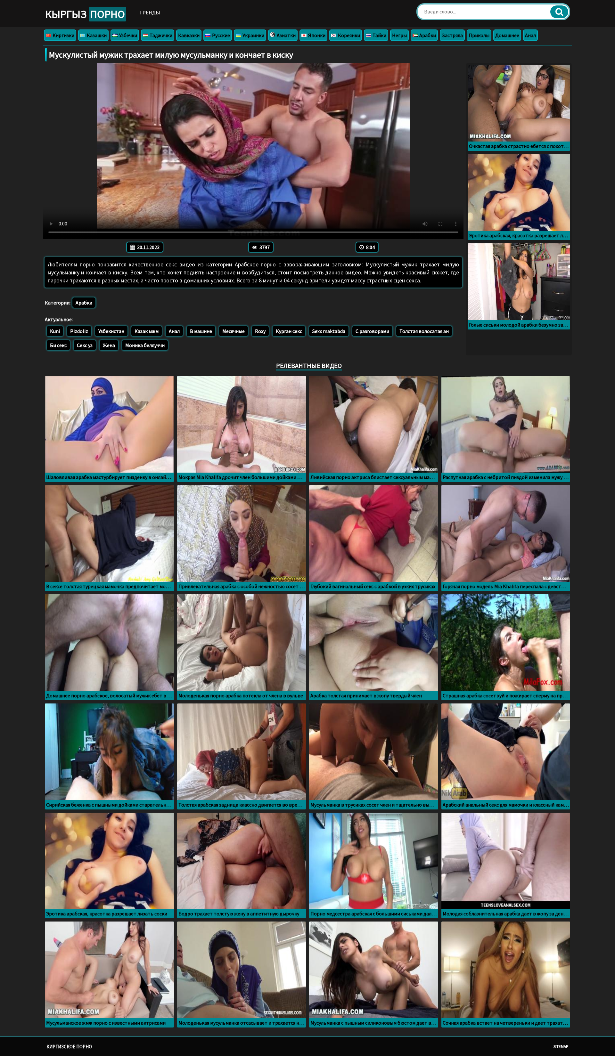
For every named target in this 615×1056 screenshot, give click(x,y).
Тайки (379, 35)
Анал (530, 35)
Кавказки (189, 35)
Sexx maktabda (328, 331)
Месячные (233, 331)
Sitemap (561, 1046)
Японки (316, 35)
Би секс (58, 345)
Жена (109, 345)
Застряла (452, 35)
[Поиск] (559, 11)
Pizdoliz (79, 331)
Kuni (55, 331)
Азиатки (286, 35)
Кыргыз (85, 14)
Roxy (260, 331)
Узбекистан (111, 331)
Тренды (149, 12)
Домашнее (507, 35)
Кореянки (348, 35)
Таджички (160, 35)
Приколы (479, 35)
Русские (220, 35)
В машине (201, 331)
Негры (399, 35)
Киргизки (63, 35)
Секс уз (85, 345)
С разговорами (372, 331)
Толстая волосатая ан (424, 331)
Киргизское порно (69, 1047)
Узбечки (127, 35)
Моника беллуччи (145, 345)
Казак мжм (147, 331)
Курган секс (289, 331)
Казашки (96, 35)
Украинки (253, 35)
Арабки (427, 35)
